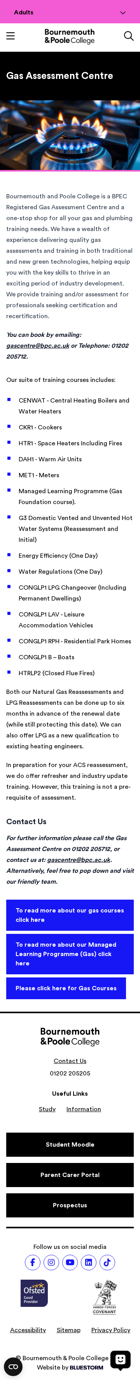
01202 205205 (70, 1073)
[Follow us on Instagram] (51, 1262)
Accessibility (28, 1330)
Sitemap (68, 1330)
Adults (23, 12)
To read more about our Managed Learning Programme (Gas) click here (66, 954)
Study (47, 1109)
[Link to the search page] (129, 37)
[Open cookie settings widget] (13, 1366)
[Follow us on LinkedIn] (88, 1262)
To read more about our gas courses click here (70, 915)
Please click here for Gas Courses (66, 988)
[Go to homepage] (69, 36)
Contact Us (70, 1061)
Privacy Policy (110, 1330)
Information (83, 1109)
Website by (52, 1367)
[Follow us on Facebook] (32, 1262)
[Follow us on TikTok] (107, 1262)
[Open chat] (120, 1360)
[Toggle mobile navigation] (10, 37)
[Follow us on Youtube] (70, 1262)
